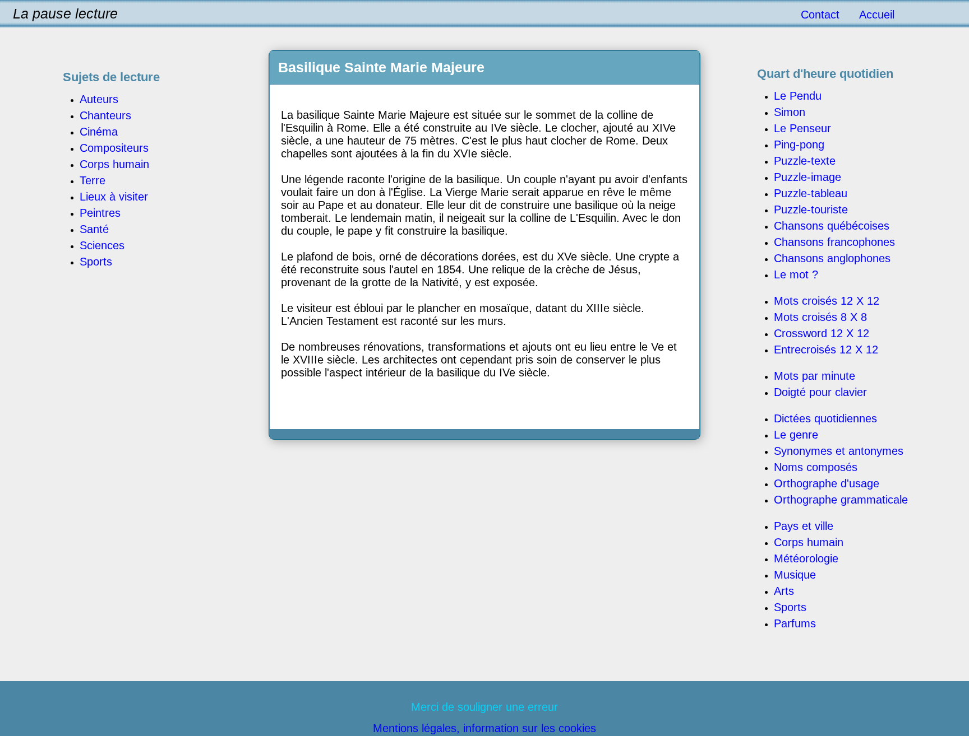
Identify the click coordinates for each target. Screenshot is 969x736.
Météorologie (806, 558)
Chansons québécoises (831, 226)
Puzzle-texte (805, 161)
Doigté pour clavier (820, 392)
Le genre (796, 434)
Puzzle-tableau (810, 193)
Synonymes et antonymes (838, 451)
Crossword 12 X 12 (821, 333)
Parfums (795, 623)
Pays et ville (803, 526)
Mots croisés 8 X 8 (820, 317)
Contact (820, 14)
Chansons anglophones (832, 258)
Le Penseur (802, 128)
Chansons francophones (834, 242)
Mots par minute (814, 376)
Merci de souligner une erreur (484, 707)
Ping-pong (799, 144)
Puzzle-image (807, 177)
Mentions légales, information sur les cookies (484, 728)
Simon (789, 112)
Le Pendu (798, 96)
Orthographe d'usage (826, 483)
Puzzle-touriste (811, 209)
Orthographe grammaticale (841, 499)
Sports (790, 607)
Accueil (876, 14)
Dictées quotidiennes (825, 418)
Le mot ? (796, 274)
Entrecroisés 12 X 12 (826, 349)
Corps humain (808, 542)
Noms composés (815, 467)
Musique (795, 575)
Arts (784, 591)
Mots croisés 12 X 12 (826, 301)
